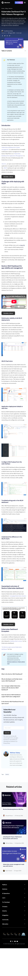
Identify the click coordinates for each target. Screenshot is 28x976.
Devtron (10, 8)
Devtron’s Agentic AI (12, 661)
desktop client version (16, 641)
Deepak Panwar (9, 815)
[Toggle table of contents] (25, 51)
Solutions (4, 889)
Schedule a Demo (8, 176)
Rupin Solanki (9, 870)
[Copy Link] (10, 36)
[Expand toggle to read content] (26, 674)
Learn (3, 898)
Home (2, 8)
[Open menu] (25, 2)
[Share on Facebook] (2, 36)
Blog (6, 8)
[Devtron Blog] (5, 2)
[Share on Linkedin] (7, 36)
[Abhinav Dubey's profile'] (2, 31)
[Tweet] (5, 36)
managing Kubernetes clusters (18, 596)
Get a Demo (18, 2)
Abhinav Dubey (9, 31)
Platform (4, 884)
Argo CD (22, 245)
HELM (5, 168)
